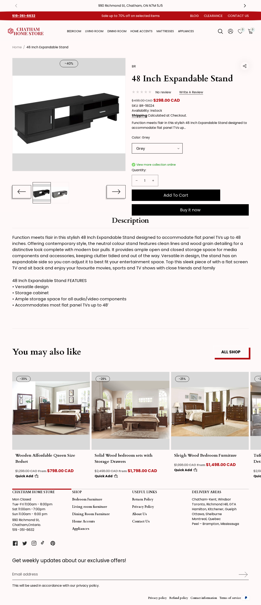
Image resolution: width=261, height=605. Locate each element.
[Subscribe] (242, 574)
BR (134, 66)
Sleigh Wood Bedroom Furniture (205, 455)
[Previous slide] (19, 6)
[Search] (220, 31)
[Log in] (230, 31)
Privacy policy (157, 598)
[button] (245, 66)
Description (130, 220)
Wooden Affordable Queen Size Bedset (45, 458)
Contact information (203, 598)
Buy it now (190, 210)
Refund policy (178, 598)
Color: (141, 137)
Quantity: (139, 170)
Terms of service (230, 598)
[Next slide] (116, 191)
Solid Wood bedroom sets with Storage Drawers (124, 458)
